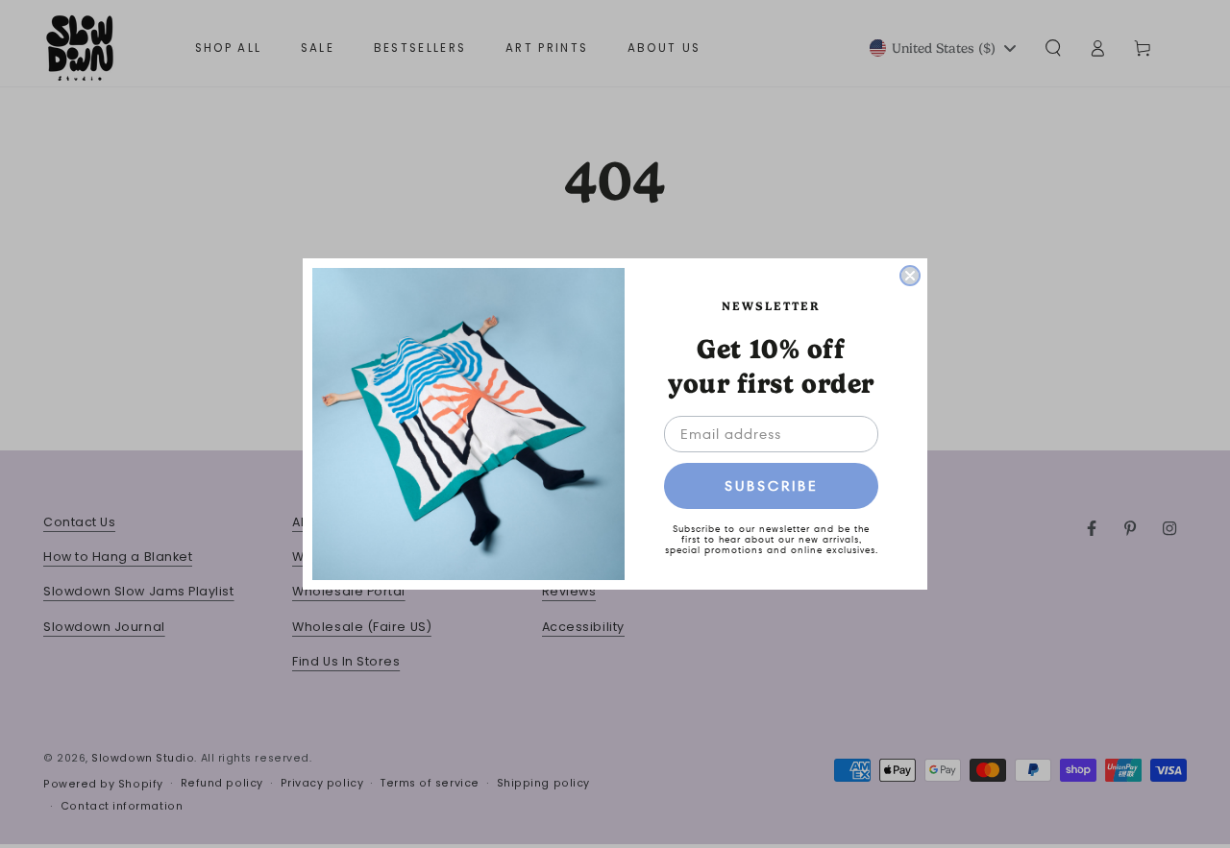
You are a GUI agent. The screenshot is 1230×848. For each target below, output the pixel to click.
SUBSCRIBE (772, 486)
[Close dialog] (910, 275)
